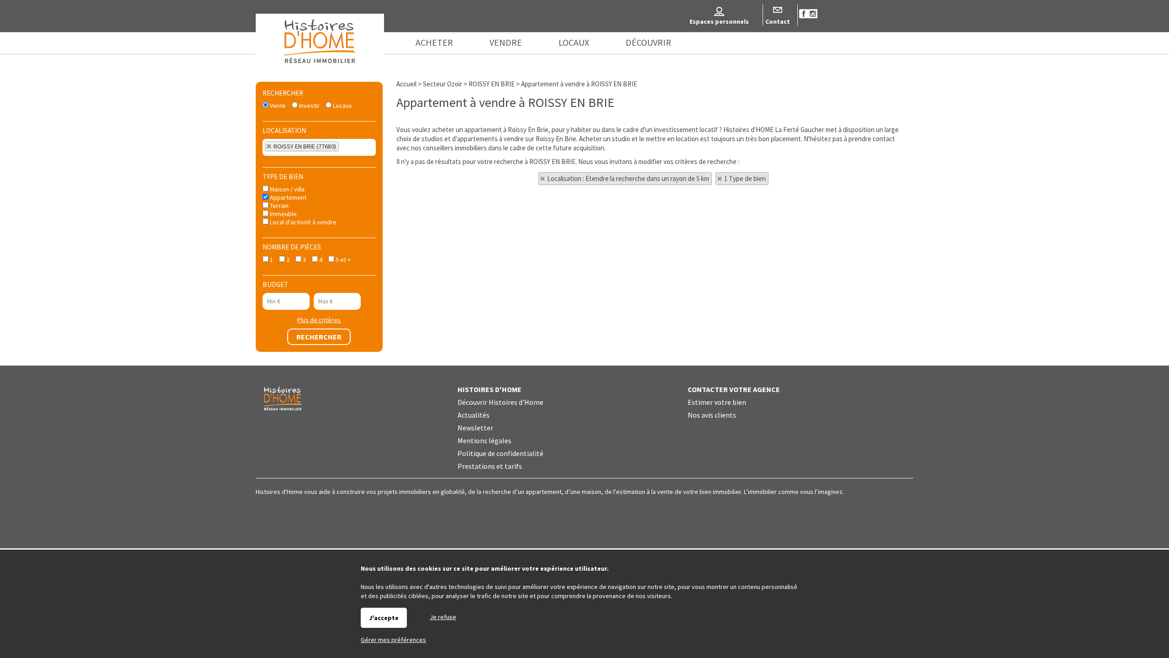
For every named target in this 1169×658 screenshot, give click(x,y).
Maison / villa (287, 189)
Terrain (279, 206)
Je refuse (443, 617)
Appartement (287, 197)
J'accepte (384, 618)
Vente (277, 105)
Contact (777, 21)
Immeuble (283, 214)
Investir (309, 105)
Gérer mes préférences (393, 640)
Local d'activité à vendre (303, 222)
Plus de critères (319, 320)
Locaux (342, 105)
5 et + (342, 259)
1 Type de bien (745, 178)
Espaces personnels (719, 21)
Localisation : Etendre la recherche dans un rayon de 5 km (628, 178)
